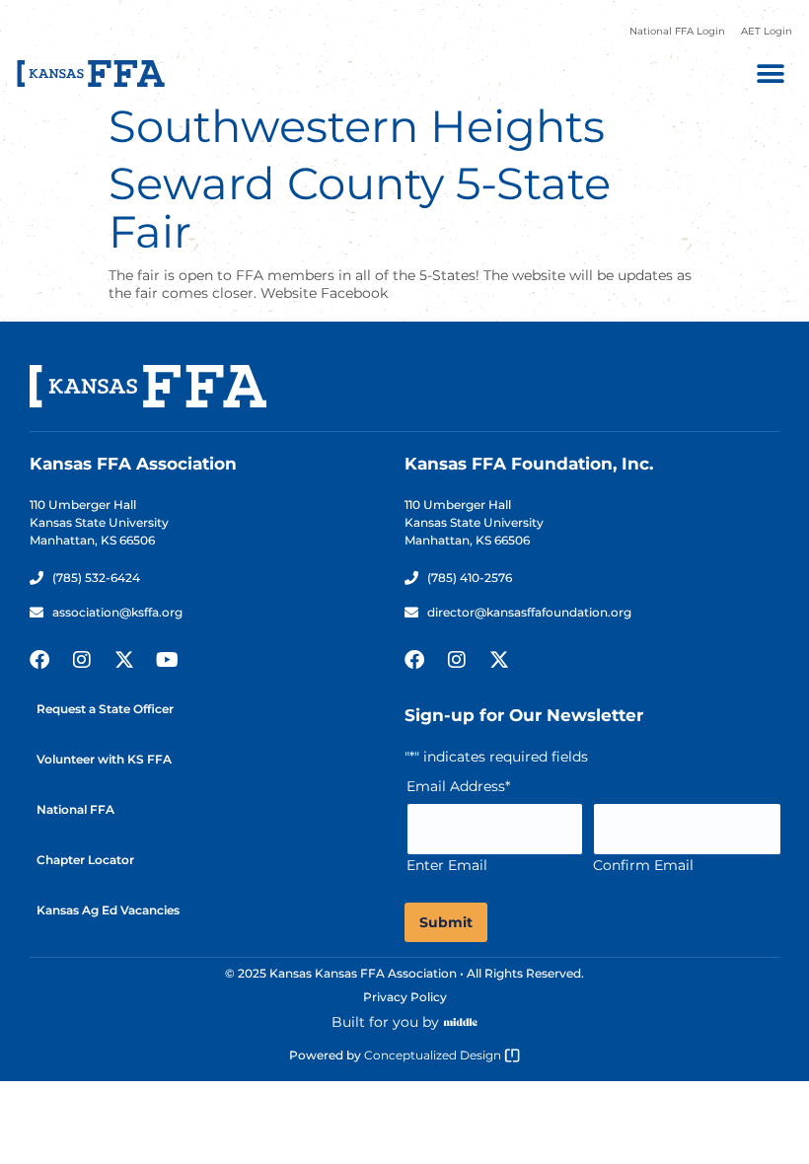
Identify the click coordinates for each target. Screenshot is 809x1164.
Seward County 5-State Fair (360, 207)
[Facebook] (39, 660)
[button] (770, 73)
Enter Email (446, 865)
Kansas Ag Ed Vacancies (108, 910)
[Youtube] (167, 660)
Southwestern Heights (357, 126)
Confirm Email (643, 865)
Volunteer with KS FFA (104, 759)
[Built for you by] (460, 1022)
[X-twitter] (124, 660)
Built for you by (385, 1022)
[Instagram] (82, 660)
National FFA (75, 809)
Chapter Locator (85, 859)
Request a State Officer (105, 708)
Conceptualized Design (434, 1055)
